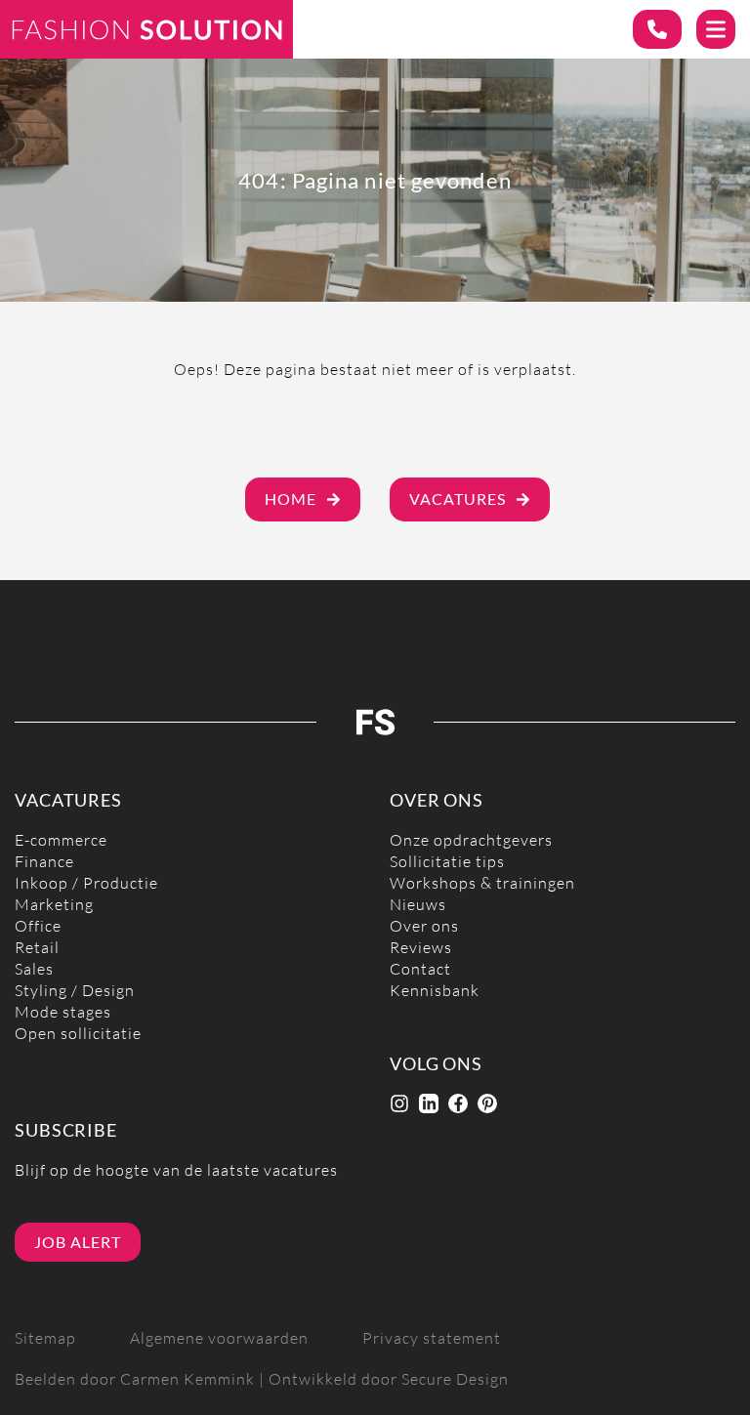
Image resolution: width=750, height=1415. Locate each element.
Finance (44, 861)
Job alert (77, 1242)
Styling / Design (75, 990)
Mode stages (63, 1012)
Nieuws (418, 904)
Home (290, 499)
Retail (37, 947)
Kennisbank (434, 990)
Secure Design (455, 1379)
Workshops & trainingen (482, 883)
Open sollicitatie (78, 1033)
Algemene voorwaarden (219, 1338)
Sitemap (45, 1338)
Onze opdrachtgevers (471, 840)
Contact (420, 969)
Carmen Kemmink (187, 1379)
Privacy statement (431, 1338)
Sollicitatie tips (447, 861)
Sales (34, 969)
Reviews (421, 947)
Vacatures (457, 499)
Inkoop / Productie (86, 883)
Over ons (424, 926)
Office (38, 926)
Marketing (54, 904)
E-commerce (61, 840)
